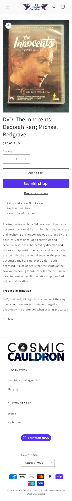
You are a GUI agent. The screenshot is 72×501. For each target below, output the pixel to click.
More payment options (36, 192)
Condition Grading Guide (23, 380)
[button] (7, 7)
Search (12, 413)
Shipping (13, 389)
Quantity (7, 151)
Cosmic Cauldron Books (27, 490)
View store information (21, 213)
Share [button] (10, 319)
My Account (15, 422)
